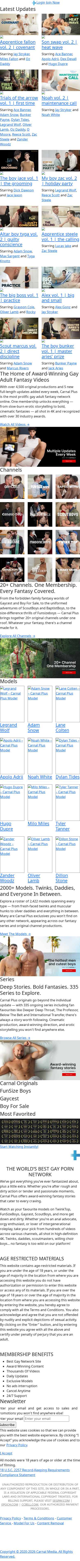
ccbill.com (30, 1504)
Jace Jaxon (14, 195)
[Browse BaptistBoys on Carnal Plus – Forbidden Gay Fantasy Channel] (68, 487)
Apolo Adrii (50, 59)
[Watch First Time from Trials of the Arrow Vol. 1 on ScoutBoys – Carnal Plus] (19, 80)
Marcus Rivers (18, 368)
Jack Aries (55, 368)
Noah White (51, 114)
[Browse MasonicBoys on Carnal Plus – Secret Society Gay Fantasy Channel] (40, 542)
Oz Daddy (17, 129)
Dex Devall (68, 59)
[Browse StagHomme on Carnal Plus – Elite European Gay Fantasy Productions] (12, 542)
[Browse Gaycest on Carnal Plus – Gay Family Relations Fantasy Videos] (12, 487)
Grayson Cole (24, 307)
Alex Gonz (63, 307)
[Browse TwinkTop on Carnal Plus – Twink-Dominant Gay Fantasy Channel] (68, 542)
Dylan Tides (20, 119)
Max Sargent (10, 256)
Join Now (53, 2)
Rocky (30, 312)
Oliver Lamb (9, 312)
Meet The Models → (15, 934)
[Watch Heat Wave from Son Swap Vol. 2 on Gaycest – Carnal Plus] (61, 24)
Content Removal (50, 1523)
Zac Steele (49, 251)
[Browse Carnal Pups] (12, 570)
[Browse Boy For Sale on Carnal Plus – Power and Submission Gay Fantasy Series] (40, 514)
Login (41, 2)
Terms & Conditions (39, 1518)
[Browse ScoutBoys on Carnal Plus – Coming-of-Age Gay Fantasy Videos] (68, 514)
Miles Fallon (9, 59)
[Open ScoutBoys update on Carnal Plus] (19, 93)
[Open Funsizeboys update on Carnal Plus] (61, 93)
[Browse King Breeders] (40, 570)
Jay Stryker (21, 54)
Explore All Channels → (17, 636)
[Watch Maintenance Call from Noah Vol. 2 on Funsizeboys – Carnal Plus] (61, 80)
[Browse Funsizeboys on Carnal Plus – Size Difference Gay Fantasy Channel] (40, 487)
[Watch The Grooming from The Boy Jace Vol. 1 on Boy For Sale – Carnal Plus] (19, 160)
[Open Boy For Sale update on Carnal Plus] (19, 173)
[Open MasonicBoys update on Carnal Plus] (19, 37)
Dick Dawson (24, 190)
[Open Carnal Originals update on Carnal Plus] (19, 290)
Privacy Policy (10, 1518)
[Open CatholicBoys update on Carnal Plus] (19, 229)
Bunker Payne (66, 363)
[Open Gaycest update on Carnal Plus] (61, 37)
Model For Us (24, 1523)
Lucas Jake (63, 246)
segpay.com (61, 1501)
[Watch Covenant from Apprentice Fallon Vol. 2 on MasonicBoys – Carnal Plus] (19, 24)
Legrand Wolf (10, 124)
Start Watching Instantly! (19, 1146)
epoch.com (9, 1504)
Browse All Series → (15, 1038)
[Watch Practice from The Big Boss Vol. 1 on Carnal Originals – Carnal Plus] (19, 277)
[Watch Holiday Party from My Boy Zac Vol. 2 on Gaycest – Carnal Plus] (61, 160)
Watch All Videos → (15, 424)
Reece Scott (21, 134)
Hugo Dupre (58, 64)
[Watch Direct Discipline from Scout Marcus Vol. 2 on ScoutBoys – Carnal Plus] (19, 328)
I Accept (6, 1453)
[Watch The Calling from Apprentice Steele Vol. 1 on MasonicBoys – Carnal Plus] (61, 216)
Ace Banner (63, 54)
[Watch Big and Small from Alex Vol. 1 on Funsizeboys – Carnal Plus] (61, 277)
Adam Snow (9, 114)
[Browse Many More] (68, 570)
